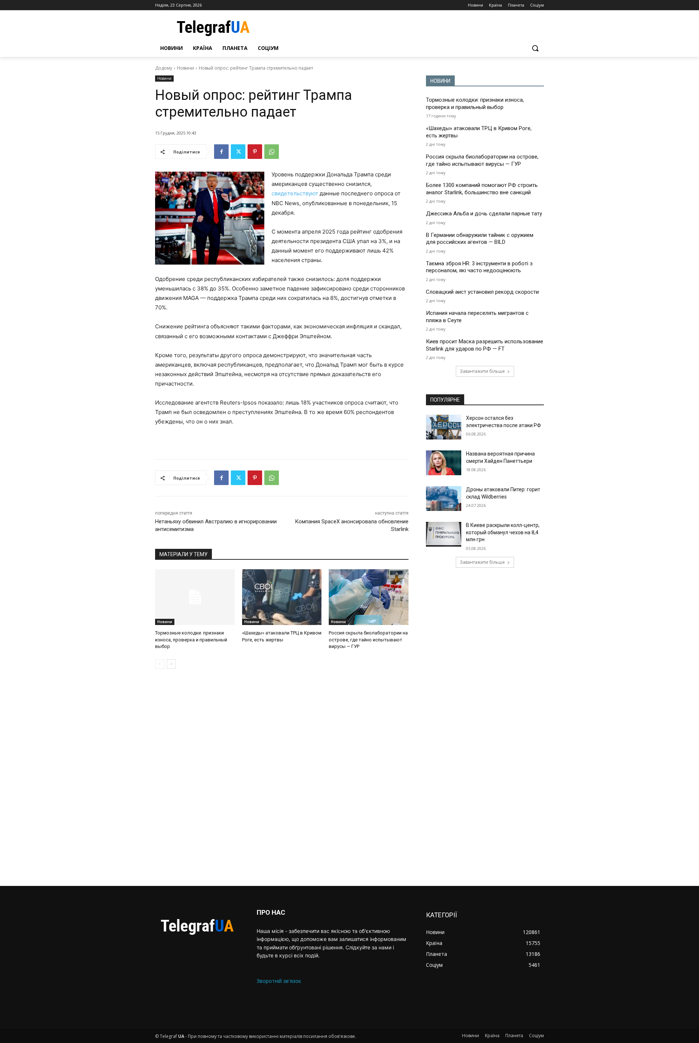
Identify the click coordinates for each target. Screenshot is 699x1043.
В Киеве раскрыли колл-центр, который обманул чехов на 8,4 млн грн (503, 532)
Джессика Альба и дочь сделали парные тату (484, 213)
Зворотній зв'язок (279, 980)
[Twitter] (238, 151)
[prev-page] (159, 664)
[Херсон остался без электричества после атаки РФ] (443, 427)
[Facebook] (221, 151)
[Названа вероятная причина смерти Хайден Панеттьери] (443, 462)
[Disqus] (281, 777)
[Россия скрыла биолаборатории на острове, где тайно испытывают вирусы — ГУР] (368, 597)
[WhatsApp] (271, 151)
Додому (163, 68)
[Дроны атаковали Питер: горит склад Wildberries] (443, 498)
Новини (185, 68)
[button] (535, 48)
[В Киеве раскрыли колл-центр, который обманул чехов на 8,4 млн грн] (443, 534)
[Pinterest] (255, 151)
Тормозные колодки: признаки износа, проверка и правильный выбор (191, 639)
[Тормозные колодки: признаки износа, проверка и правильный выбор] (195, 597)
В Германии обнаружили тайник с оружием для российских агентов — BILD (479, 239)
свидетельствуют (295, 193)
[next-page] (171, 664)
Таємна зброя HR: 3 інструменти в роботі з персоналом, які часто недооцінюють (479, 267)
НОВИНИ (440, 81)
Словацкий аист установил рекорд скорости (482, 292)
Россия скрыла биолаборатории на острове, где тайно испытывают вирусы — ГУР (368, 639)
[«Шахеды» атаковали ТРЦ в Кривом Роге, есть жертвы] (282, 597)
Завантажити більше (482, 371)
